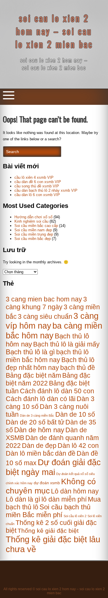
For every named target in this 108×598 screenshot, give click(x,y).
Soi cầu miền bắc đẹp (32, 238)
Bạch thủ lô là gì (30, 352)
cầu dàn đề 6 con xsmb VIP (37, 182)
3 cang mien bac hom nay (44, 299)
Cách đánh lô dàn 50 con (57, 391)
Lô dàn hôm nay (75, 491)
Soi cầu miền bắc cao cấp (36, 225)
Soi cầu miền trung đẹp (33, 234)
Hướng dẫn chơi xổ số (33, 217)
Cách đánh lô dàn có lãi (40, 399)
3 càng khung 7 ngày (46, 303)
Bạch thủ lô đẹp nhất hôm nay (50, 363)
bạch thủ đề (77, 367)
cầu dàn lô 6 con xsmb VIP (37, 195)
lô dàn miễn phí (64, 499)
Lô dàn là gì (23, 499)
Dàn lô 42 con (78, 445)
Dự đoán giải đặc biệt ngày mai (53, 467)
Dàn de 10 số (75, 414)
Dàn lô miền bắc (30, 453)
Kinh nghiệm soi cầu (31, 221)
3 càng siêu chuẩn (45, 316)
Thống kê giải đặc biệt (48, 530)
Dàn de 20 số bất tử (35, 422)
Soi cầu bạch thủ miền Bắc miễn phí (48, 511)
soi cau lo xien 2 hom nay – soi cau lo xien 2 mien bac (54, 31)
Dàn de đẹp (39, 445)
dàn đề (65, 453)
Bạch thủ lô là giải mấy (66, 344)
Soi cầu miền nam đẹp (33, 230)
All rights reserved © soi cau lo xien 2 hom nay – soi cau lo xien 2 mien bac (54, 591)
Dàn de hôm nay (39, 430)
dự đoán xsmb (47, 483)
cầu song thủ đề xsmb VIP (36, 186)
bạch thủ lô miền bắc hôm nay (47, 356)
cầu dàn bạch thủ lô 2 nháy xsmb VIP (45, 190)
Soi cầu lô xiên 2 (75, 516)
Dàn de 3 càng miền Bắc (37, 415)
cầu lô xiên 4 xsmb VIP (34, 177)
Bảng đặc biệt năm (33, 375)
